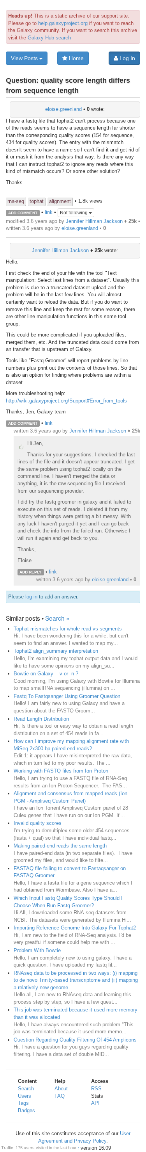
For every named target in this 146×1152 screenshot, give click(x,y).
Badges (26, 1110)
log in (31, 597)
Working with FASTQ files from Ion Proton (61, 771)
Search (26, 1088)
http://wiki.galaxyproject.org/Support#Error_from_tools (66, 401)
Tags (23, 1103)
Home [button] (75, 58)
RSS (96, 1088)
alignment (60, 201)
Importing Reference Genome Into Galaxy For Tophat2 (75, 928)
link (49, 212)
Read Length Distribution (41, 719)
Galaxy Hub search (49, 38)
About (61, 1088)
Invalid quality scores (38, 823)
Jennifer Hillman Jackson (94, 221)
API (95, 1103)
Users (24, 1096)
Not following (74, 212)
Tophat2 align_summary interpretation (56, 651)
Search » (57, 618)
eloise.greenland (63, 109)
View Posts (25, 58)
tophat (37, 201)
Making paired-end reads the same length (60, 846)
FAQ (60, 1096)
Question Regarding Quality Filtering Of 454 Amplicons (75, 1040)
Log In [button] (126, 58)
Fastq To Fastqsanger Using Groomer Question (67, 696)
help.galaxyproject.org (63, 23)
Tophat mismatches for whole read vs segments (68, 629)
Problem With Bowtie (37, 950)
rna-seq (15, 201)
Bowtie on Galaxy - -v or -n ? (46, 674)
